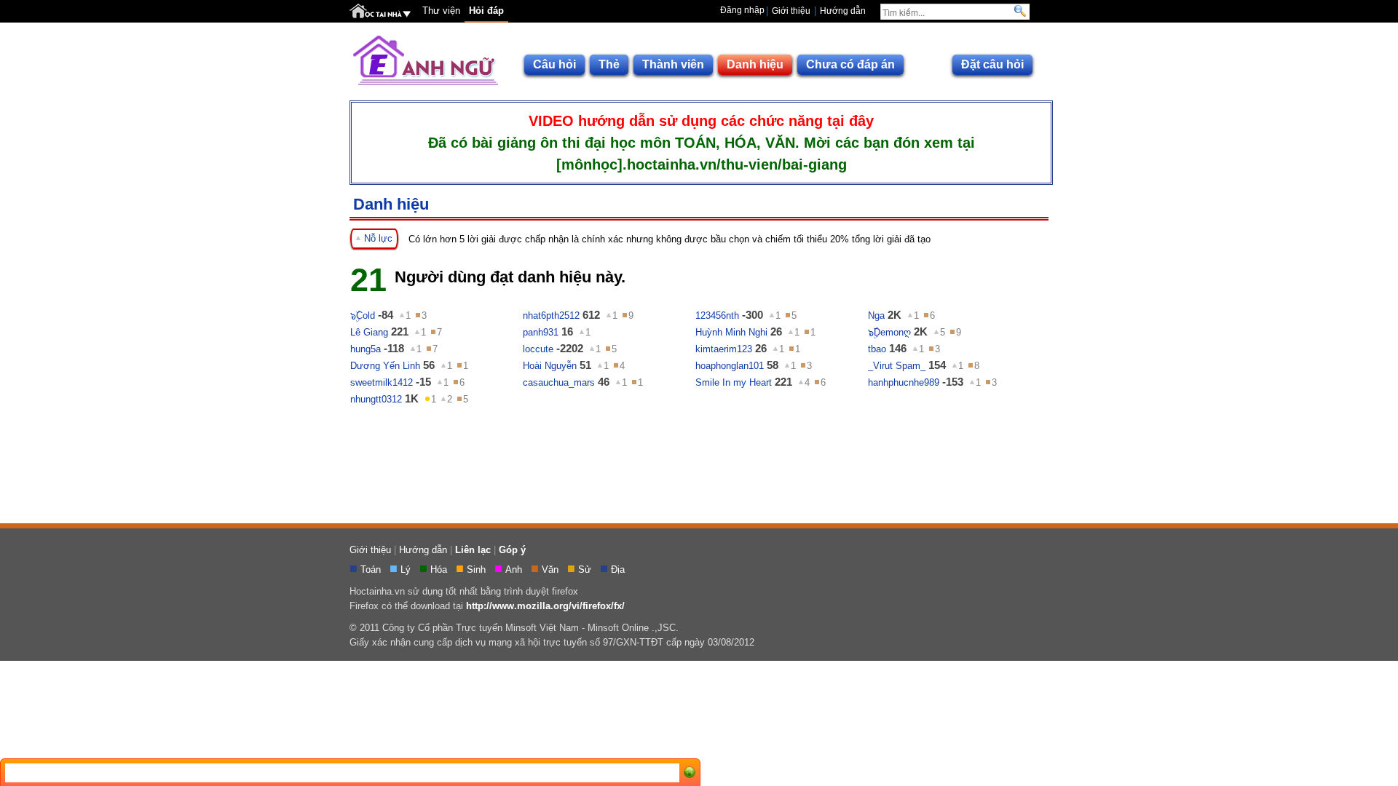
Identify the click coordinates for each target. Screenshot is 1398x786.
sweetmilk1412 (381, 382)
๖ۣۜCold (362, 315)
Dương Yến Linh (385, 365)
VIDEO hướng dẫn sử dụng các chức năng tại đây (701, 121)
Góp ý (512, 549)
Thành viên (673, 64)
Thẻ (609, 64)
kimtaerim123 (723, 349)
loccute (538, 349)
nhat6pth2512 (551, 315)
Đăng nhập (742, 10)
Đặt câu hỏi (992, 64)
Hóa (440, 569)
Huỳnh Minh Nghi (731, 332)
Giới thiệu (791, 11)
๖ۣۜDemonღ (889, 332)
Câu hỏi (554, 64)
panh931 (540, 332)
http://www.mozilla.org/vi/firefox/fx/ (545, 605)
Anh (515, 569)
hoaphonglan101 (729, 365)
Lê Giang (369, 332)
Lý (407, 569)
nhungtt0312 (376, 399)
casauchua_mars (559, 382)
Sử (586, 569)
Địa (619, 569)
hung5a (365, 349)
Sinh (478, 569)
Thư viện (441, 10)
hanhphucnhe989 (903, 382)
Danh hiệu (755, 64)
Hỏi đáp (486, 10)
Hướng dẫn (843, 11)
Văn (551, 569)
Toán (372, 569)
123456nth (717, 315)
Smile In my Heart (733, 382)
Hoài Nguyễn (550, 365)
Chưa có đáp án (850, 64)
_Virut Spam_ (896, 365)
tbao (877, 349)
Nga (876, 315)
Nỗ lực (376, 238)
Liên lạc (473, 549)
